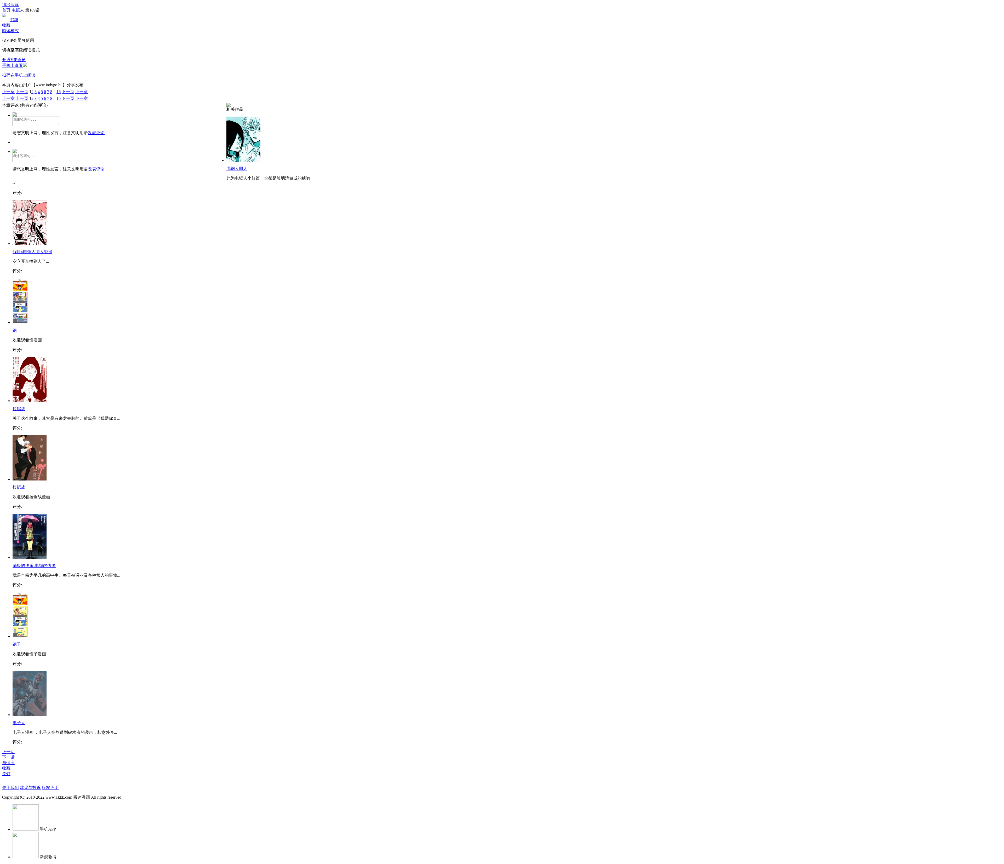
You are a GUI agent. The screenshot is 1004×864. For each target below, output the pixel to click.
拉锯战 (19, 409)
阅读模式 (10, 30)
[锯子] (20, 636)
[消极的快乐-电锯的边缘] (30, 557)
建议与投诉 (30, 787)
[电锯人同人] (243, 160)
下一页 (68, 91)
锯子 (17, 644)
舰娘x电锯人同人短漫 (32, 251)
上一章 (8, 91)
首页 (6, 10)
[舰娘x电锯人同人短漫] (30, 243)
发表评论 (96, 132)
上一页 (22, 91)
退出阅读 (10, 4)
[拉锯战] (30, 400)
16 (58, 91)
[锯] (20, 322)
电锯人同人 (236, 168)
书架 (14, 20)
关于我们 (10, 787)
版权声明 (50, 787)
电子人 (19, 722)
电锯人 (18, 10)
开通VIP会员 (14, 60)
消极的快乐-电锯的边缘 (34, 565)
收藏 (6, 25)
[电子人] (30, 714)
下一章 (81, 91)
